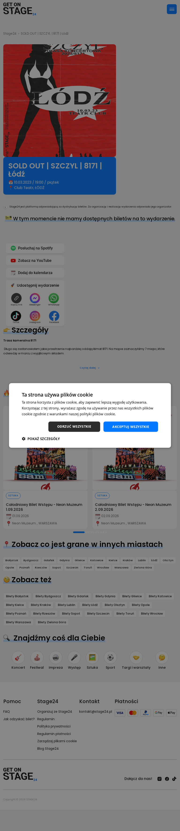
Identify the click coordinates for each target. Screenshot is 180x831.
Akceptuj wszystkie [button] (130, 426)
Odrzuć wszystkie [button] (74, 426)
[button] (41, 439)
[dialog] (90, 415)
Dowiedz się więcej (132, 414)
